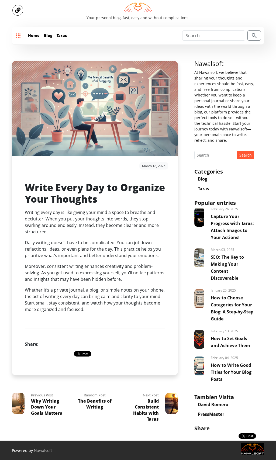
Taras (62, 35)
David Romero (213, 404)
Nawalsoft (43, 450)
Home (34, 35)
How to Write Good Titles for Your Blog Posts (231, 372)
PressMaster (211, 414)
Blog (48, 35)
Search (245, 155)
